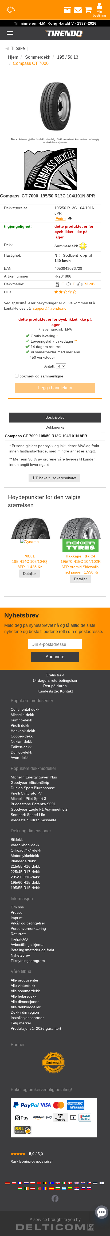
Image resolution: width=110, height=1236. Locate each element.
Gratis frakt (55, 675)
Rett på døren (55, 686)
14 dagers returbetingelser (55, 680)
